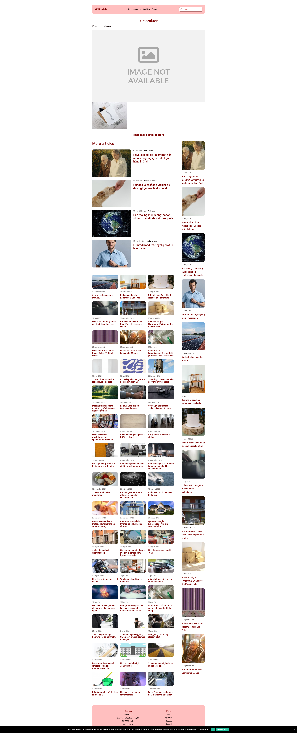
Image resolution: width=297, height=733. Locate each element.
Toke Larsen (148, 151)
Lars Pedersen (149, 211)
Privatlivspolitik (222, 729)
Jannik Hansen (151, 241)
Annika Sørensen (150, 181)
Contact (155, 9)
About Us (137, 9)
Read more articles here (148, 134)
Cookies (146, 9)
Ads (129, 9)
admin (108, 26)
